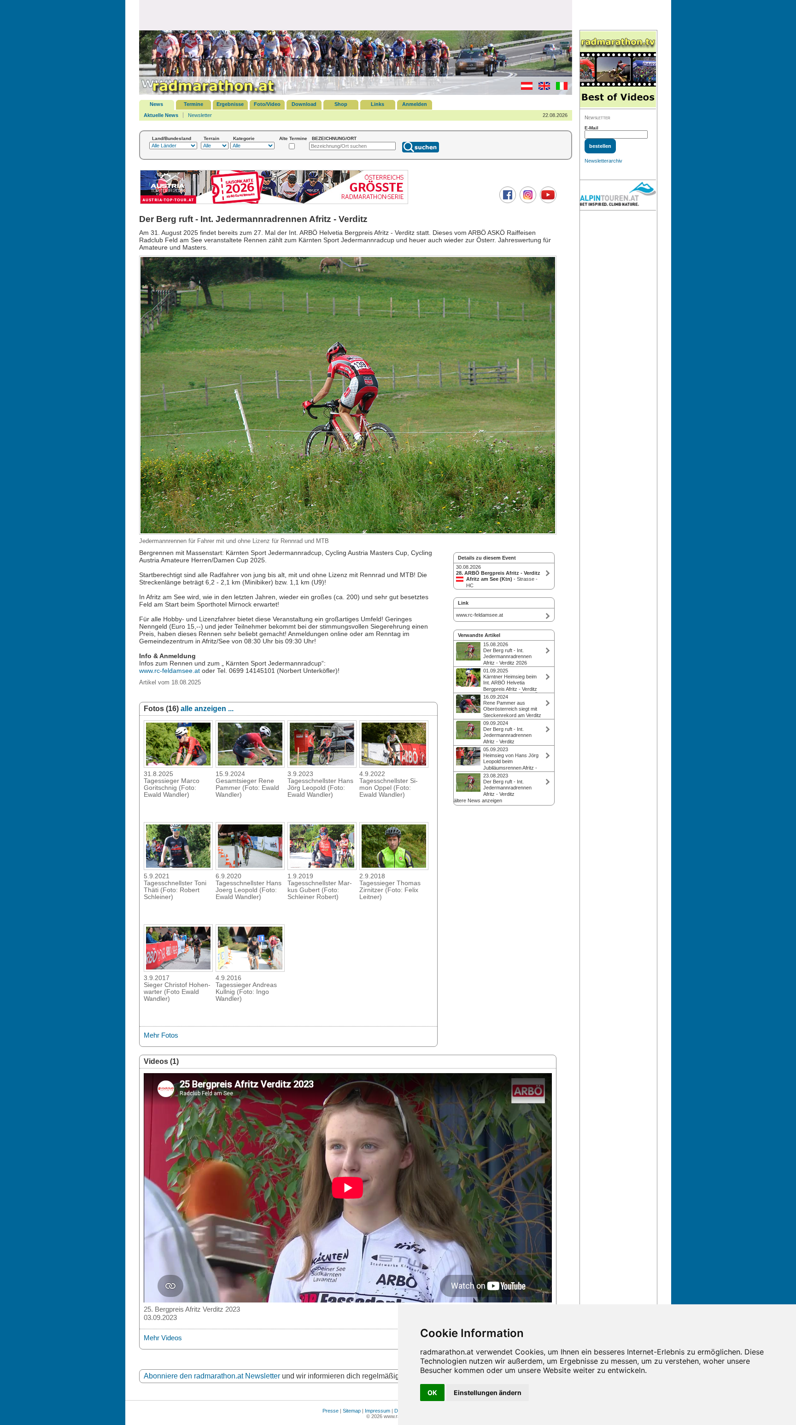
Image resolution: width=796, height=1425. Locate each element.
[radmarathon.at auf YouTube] (547, 201)
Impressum (377, 1410)
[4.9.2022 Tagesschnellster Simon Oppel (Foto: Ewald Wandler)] (393, 765)
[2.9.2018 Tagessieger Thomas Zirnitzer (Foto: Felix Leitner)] (393, 867)
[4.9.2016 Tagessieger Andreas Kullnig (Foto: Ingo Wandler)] (250, 969)
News (156, 104)
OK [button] (432, 1392)
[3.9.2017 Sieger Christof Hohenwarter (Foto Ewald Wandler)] (178, 969)
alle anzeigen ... (207, 708)
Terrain (211, 138)
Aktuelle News (161, 115)
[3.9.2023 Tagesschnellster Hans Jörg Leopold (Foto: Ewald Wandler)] (322, 765)
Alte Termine (293, 138)
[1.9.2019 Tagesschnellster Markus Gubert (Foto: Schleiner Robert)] (322, 867)
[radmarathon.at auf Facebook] (506, 201)
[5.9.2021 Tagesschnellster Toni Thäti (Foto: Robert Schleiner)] (178, 867)
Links (377, 104)
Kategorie (244, 138)
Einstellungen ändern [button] (487, 1392)
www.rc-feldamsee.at (169, 670)
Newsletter (200, 115)
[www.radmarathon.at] (208, 93)
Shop (340, 104)
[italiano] (559, 88)
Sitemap (352, 1410)
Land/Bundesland (171, 138)
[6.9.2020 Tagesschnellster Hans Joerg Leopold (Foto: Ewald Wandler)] (250, 867)
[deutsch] (524, 88)
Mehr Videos (163, 1338)
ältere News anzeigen (478, 800)
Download (304, 104)
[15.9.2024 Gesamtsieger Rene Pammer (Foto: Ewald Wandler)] (250, 765)
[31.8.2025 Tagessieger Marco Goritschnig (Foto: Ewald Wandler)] (178, 765)
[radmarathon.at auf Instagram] (526, 201)
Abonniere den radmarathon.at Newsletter (212, 1376)
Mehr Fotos (161, 1035)
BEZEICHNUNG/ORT (334, 138)
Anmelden (414, 104)
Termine (193, 104)
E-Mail (591, 127)
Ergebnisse (230, 104)
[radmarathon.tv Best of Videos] (618, 69)
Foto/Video (267, 104)
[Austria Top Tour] (274, 203)
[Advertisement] (355, 15)
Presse (330, 1410)
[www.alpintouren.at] (618, 195)
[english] (542, 88)
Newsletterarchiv (603, 161)
